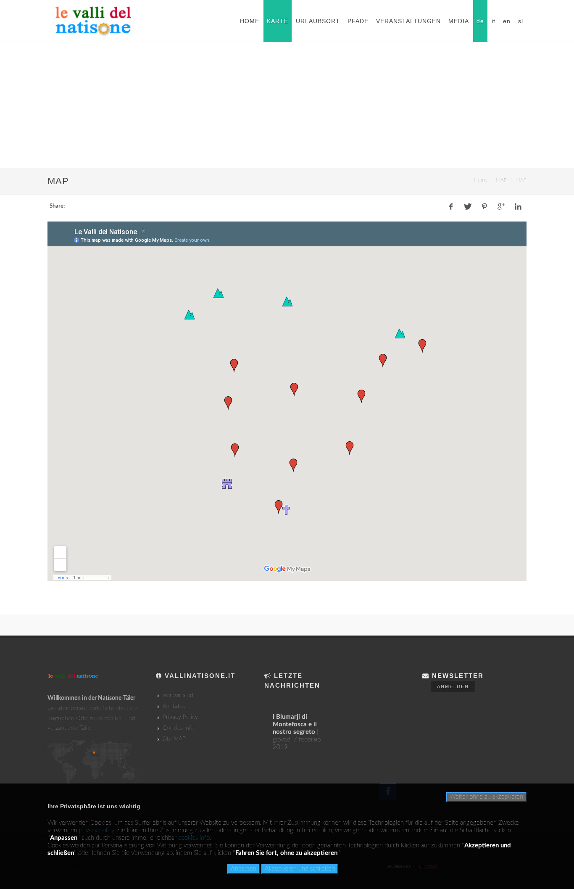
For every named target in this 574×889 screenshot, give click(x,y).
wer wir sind (178, 695)
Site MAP (174, 739)
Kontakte (174, 706)
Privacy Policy (180, 717)
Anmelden (453, 686)
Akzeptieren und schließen (300, 868)
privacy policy (96, 830)
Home (480, 179)
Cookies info (179, 728)
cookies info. (194, 838)
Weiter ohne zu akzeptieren (486, 797)
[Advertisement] (287, 105)
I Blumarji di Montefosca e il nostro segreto (295, 724)
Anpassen (243, 868)
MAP (501, 179)
